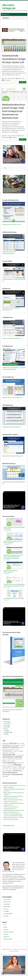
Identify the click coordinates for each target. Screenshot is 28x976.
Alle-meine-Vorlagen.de (8, 6)
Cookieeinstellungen (8, 939)
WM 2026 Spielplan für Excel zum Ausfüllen (14, 598)
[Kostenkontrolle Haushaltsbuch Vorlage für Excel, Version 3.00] (14, 45)
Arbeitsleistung (6, 745)
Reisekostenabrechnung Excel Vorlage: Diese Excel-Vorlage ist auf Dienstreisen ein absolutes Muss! (13, 111)
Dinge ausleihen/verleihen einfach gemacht (12, 456)
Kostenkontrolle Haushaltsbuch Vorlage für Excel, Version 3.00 (13, 59)
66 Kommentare (7, 80)
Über (5, 924)
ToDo (19, 768)
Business (22, 135)
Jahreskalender (9, 755)
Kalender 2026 (18, 759)
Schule (10, 768)
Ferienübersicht (7, 751)
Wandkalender (17, 770)
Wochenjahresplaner (9, 772)
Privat (23, 78)
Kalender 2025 (11, 759)
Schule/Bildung (7, 732)
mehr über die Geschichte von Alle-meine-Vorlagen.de (13, 869)
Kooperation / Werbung (8, 931)
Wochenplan (6, 774)
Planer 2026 (10, 765)
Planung (17, 764)
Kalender (5, 727)
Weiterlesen (22, 82)
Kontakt (11, 883)
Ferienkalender (11, 749)
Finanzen (19, 78)
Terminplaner (15, 768)
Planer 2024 (22, 762)
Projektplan (14, 767)
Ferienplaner (16, 749)
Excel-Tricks (6, 723)
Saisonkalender (5, 768)
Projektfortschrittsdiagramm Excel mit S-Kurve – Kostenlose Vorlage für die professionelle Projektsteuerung (13, 556)
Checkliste (23, 745)
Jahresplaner (8, 757)
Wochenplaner (17, 774)
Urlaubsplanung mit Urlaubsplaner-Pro (11, 427)
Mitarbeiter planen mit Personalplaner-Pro (12, 397)
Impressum (6, 934)
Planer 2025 (4, 765)
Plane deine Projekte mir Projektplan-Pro (12, 338)
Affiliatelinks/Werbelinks (8, 825)
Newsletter (6, 929)
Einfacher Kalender (10, 747)
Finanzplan (20, 751)
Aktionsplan (13, 743)
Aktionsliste (5, 743)
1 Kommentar (14, 137)
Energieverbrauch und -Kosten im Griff (11, 224)
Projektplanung (21, 767)
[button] (2, 973)
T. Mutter (5, 78)
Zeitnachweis (5, 776)
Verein (5, 734)
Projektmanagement (6, 767)
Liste (8, 760)
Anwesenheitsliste (21, 743)
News (5, 728)
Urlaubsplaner (8, 770)
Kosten (4, 760)
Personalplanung (9, 763)
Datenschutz (6, 936)
